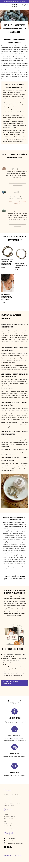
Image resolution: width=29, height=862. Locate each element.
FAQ (5, 821)
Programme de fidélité (9, 816)
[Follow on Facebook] (5, 847)
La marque (6, 814)
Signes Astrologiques (9, 805)
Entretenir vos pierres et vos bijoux (12, 803)
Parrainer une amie (8, 818)
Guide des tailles (8, 801)
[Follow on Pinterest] (11, 847)
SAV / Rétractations (9, 823)
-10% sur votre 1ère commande (11, 829)
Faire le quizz (22, 1)
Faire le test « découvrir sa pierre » (12, 796)
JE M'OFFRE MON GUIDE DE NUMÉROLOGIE (10, 683)
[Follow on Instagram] (8, 847)
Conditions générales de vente (11, 825)
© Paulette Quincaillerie (12, 855)
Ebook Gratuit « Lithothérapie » (11, 794)
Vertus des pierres (8, 799)
